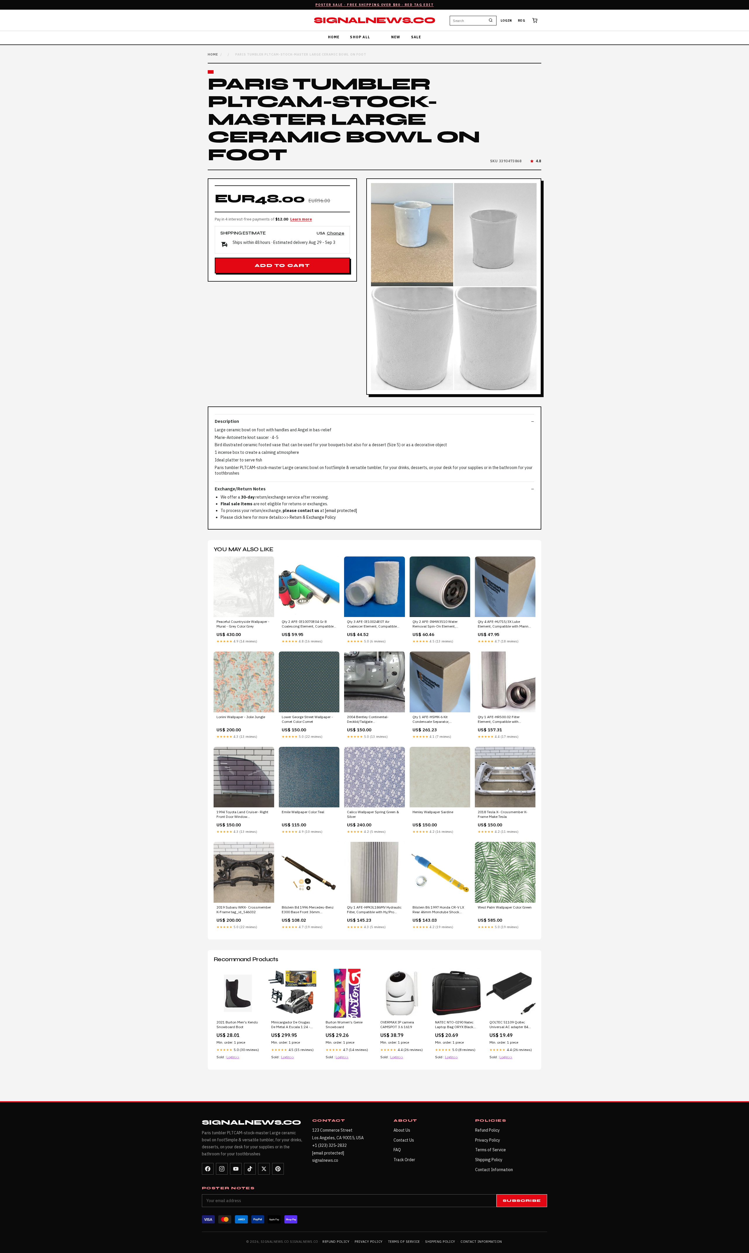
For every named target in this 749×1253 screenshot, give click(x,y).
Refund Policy (487, 1130)
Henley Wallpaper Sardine (433, 812)
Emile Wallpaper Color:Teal (303, 812)
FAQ (397, 1149)
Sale (416, 37)
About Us (402, 1130)
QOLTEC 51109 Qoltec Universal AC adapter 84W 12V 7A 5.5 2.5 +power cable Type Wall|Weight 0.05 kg (510, 1025)
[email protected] (341, 510)
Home (334, 37)
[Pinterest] (278, 1169)
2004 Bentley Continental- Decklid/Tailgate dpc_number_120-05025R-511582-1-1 (369, 720)
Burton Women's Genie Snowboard (344, 1024)
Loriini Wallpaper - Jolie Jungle (241, 717)
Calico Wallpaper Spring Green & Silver (373, 814)
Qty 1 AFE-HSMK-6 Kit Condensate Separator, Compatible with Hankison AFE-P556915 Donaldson (438, 720)
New (396, 37)
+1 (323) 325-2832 (329, 1145)
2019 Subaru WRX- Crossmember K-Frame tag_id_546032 (244, 909)
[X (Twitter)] (264, 1169)
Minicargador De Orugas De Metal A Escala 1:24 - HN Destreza (290, 1025)
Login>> (232, 1057)
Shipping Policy (488, 1159)
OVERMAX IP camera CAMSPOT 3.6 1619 (397, 1024)
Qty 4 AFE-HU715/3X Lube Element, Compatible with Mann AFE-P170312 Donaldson (503, 624)
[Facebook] (208, 1169)
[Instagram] (222, 1169)
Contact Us (404, 1140)
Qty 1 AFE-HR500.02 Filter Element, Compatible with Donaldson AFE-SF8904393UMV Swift (504, 720)
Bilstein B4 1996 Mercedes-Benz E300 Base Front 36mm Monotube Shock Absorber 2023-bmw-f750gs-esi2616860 (308, 910)
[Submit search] (490, 20)
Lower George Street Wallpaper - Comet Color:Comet (307, 719)
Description (227, 421)
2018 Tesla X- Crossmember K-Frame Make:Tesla (503, 814)
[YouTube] (236, 1169)
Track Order (404, 1159)
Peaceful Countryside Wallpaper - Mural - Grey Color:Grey (243, 623)
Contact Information (494, 1169)
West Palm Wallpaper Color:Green (505, 907)
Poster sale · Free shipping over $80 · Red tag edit (374, 5)
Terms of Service (490, 1149)
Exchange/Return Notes (240, 489)
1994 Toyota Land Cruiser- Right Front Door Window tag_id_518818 (242, 815)
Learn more (301, 219)
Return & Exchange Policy (313, 517)
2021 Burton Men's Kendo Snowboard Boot (237, 1024)
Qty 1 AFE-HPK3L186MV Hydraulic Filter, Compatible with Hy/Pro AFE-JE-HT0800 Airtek (374, 910)
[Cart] (534, 20)
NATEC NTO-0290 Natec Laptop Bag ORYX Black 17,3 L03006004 (454, 1025)
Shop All (360, 37)
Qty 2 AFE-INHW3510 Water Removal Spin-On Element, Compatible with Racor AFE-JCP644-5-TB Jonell (435, 624)
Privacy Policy (487, 1140)
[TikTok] (250, 1169)
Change (335, 233)
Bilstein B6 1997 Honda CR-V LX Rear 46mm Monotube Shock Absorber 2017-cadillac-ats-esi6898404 (438, 910)
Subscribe (522, 1201)
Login (506, 20)
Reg (521, 20)
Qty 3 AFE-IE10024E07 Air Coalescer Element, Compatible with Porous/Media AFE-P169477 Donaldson (373, 624)
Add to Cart (282, 265)
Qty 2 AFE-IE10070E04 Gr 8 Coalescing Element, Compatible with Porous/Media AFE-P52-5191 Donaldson (309, 624)
